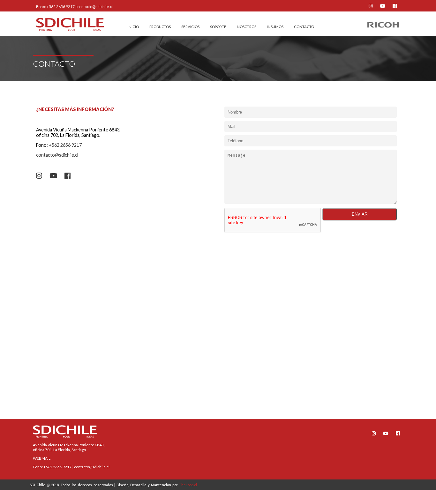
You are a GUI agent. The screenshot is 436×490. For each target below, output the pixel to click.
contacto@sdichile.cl (95, 6)
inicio (133, 27)
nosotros (246, 27)
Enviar (359, 214)
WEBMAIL (41, 458)
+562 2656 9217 (61, 6)
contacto (304, 27)
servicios (190, 27)
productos (160, 27)
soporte (218, 27)
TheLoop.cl (188, 485)
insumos (275, 27)
